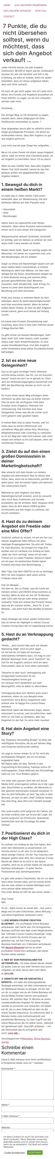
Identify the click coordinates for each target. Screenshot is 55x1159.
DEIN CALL (41, 10)
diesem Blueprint (14, 947)
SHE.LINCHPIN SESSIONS (17, 10)
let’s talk (8, 973)
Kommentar (8, 1068)
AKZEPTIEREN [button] (35, 1152)
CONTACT (9, 16)
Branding (28, 1038)
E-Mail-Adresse (10, 1116)
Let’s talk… (13, 1033)
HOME (7, 5)
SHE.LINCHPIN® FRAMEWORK (31, 5)
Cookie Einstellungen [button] (14, 1152)
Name (5, 1105)
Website (5, 1127)
